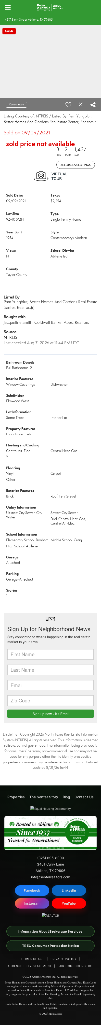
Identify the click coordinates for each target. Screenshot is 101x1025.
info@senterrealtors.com (50, 877)
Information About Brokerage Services (50, 931)
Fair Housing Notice (75, 966)
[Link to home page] (50, 7)
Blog (66, 797)
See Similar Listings (76, 165)
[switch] (68, 105)
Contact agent (16, 104)
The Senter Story (43, 797)
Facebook (32, 890)
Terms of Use (33, 959)
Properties (16, 797)
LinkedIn (69, 890)
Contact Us (84, 797)
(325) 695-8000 (50, 858)
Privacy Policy (63, 959)
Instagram (32, 903)
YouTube (69, 903)
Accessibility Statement (30, 966)
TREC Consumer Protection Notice (50, 946)
